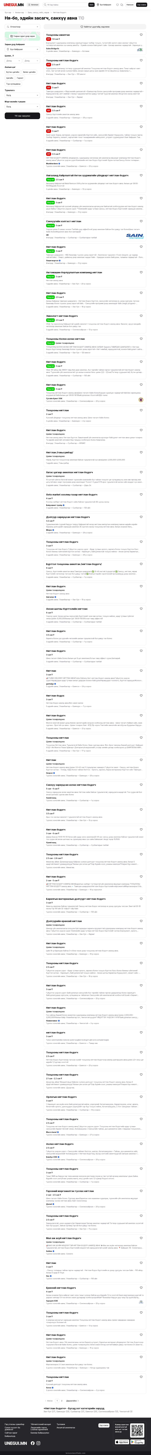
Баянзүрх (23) (63, 1411)
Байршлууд (10, 1436)
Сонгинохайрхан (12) (108, 1411)
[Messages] (122, 5)
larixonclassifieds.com (75, 1453)
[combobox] (22, 26)
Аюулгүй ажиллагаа (66, 1428)
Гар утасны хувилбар (14, 1424)
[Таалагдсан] (117, 5)
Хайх (91, 5)
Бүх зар (8, 12)
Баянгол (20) (91, 1411)
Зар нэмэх (141, 5)
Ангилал (34, 5)
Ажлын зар (19, 12)
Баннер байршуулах (40, 1433)
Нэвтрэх (130, 5)
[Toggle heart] (141, 35)
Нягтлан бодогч (59, 12)
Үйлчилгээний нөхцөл (41, 1424)
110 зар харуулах (22, 116)
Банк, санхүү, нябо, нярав (38, 12)
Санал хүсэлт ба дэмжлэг (12, 1428)
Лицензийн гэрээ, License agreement (39, 1428)
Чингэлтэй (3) (125, 1411)
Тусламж (61, 1424)
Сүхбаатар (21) (77, 1411)
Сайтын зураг (11, 1433)
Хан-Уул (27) (49, 1411)
